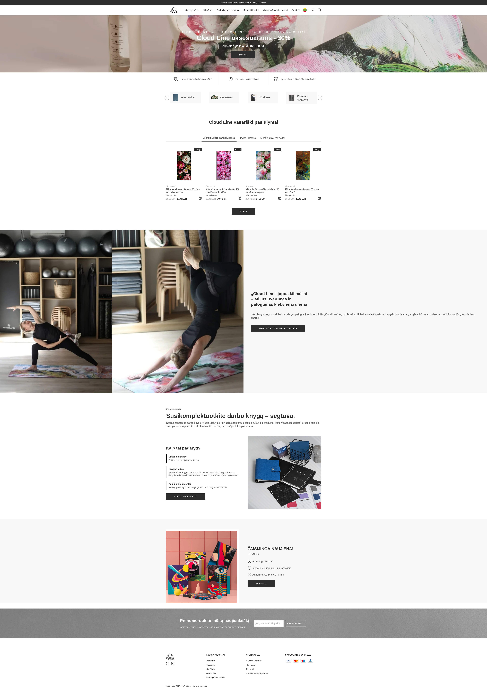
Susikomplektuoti (185, 497)
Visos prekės (191, 10)
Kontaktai (250, 669)
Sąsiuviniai (210, 661)
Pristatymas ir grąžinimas (257, 673)
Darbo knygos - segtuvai (228, 10)
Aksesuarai (171, 186)
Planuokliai (210, 665)
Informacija (250, 665)
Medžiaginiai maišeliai (215, 677)
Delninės (296, 10)
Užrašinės (208, 10)
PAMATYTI (261, 583)
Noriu (243, 212)
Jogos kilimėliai (251, 10)
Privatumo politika (253, 661)
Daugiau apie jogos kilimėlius (278, 328)
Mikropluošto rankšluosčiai (275, 10)
